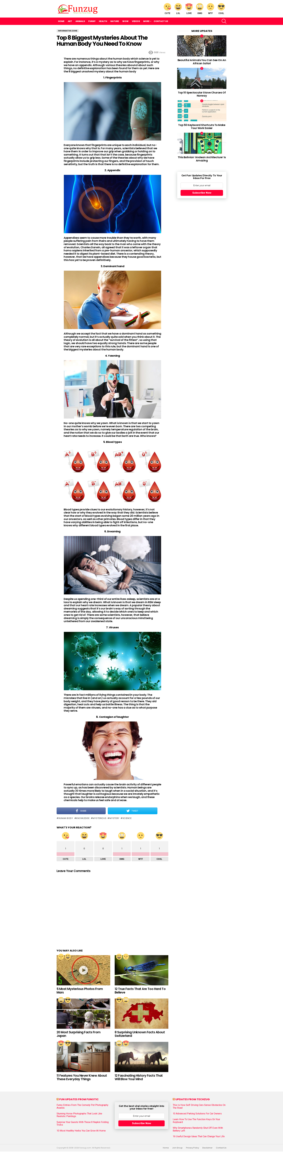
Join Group (177, 1148)
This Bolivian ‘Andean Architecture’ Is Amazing (202, 158)
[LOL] (68, 957)
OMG (199, 13)
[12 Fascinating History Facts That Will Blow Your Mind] (141, 1057)
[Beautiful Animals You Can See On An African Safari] (201, 45)
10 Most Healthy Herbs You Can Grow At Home (81, 1130)
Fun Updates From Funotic (79, 1099)
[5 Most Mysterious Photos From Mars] (83, 970)
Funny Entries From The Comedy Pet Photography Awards (82, 1106)
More (146, 21)
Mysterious (99, 818)
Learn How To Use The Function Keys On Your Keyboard (196, 1120)
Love (189, 13)
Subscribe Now (201, 192)
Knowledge (82, 818)
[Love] (61, 1043)
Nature (114, 21)
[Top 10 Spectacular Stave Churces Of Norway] (201, 78)
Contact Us (161, 21)
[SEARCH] (224, 21)
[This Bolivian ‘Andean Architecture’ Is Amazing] (201, 143)
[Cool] (68, 1000)
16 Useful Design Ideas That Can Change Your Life (199, 1136)
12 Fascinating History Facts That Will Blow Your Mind (139, 1077)
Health (103, 21)
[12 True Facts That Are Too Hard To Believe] (141, 970)
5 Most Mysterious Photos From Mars (80, 991)
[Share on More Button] (162, 810)
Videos (136, 21)
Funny (92, 21)
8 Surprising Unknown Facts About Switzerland (140, 1034)
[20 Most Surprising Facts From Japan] (83, 1014)
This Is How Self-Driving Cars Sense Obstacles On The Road (199, 1106)
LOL (178, 13)
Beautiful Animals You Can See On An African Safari (202, 61)
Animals (80, 21)
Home (61, 21)
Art (70, 21)
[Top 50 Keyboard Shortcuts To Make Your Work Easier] (201, 110)
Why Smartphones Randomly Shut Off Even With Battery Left (198, 1129)
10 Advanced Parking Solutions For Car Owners (197, 1113)
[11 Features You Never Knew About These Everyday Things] (83, 1057)
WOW (125, 21)
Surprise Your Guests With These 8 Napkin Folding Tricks (83, 1123)
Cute (167, 13)
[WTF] (61, 957)
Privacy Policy (192, 1148)
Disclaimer (207, 1148)
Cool (221, 13)
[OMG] (61, 1000)
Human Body (66, 818)
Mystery (114, 818)
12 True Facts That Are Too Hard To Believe (140, 991)
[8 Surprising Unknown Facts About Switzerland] (141, 1014)
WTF (210, 13)
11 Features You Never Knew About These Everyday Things (82, 1077)
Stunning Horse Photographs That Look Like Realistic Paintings (79, 1115)
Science (127, 818)
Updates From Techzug (192, 1099)
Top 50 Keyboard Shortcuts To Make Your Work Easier (201, 126)
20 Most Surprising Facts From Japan (79, 1034)
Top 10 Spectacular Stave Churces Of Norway (202, 94)
